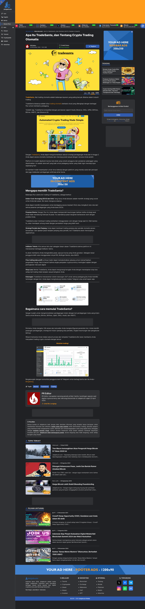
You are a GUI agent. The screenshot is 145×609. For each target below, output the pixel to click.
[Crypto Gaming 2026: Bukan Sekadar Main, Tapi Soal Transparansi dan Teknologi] (128, 91)
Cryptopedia (66, 584)
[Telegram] (131, 583)
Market (36, 386)
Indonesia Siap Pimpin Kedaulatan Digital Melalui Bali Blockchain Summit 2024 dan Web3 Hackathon (73, 535)
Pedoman (101, 587)
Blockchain (83, 581)
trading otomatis (56, 104)
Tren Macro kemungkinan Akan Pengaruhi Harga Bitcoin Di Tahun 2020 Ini (75, 449)
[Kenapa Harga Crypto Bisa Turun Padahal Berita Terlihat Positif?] (128, 71)
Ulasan (64, 587)
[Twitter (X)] (119, 583)
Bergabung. (30, 381)
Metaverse (83, 587)
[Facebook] (125, 583)
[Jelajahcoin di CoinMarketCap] (142, 25)
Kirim (118, 115)
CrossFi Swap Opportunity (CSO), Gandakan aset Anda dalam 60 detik (75, 517)
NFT (81, 593)
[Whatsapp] (125, 588)
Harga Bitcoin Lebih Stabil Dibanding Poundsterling (73, 484)
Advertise (101, 593)
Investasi (65, 593)
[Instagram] (119, 588)
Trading (53, 386)
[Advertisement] (65, 11)
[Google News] (131, 588)
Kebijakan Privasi (120, 121)
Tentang (100, 581)
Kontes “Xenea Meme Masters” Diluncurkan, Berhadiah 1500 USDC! (74, 553)
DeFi (81, 590)
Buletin (100, 590)
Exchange (83, 584)
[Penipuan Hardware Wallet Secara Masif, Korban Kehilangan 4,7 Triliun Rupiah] (128, 81)
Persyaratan (110, 121)
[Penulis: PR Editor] (27, 46)
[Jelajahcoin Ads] (62, 181)
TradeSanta (30, 97)
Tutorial (64, 581)
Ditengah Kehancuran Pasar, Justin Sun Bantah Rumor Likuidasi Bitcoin (74, 467)
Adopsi (64, 590)
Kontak (100, 584)
